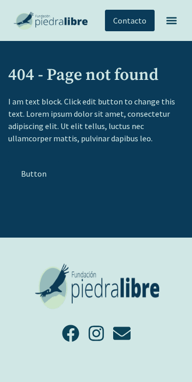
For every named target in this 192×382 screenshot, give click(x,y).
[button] (171, 20)
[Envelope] (122, 333)
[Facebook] (70, 333)
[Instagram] (96, 333)
